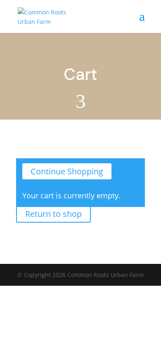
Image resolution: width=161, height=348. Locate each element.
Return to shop (53, 213)
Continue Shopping (67, 171)
